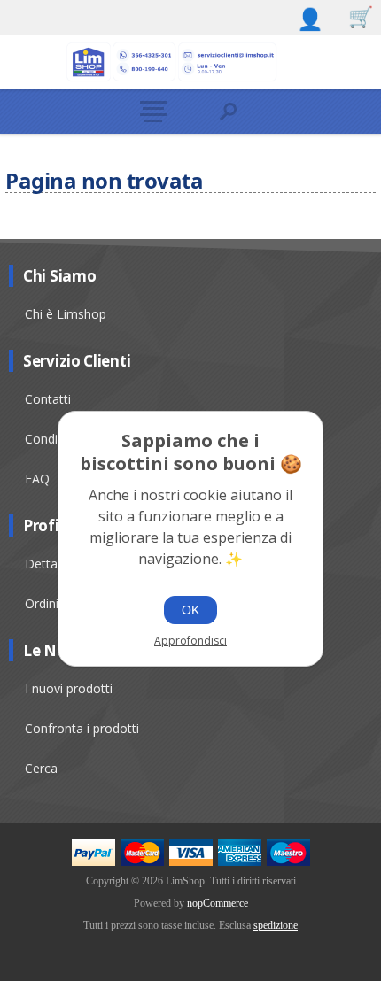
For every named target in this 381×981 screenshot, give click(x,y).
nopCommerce (217, 903)
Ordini (41, 603)
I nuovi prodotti (69, 688)
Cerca (41, 768)
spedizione (275, 925)
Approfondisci (190, 640)
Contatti (48, 398)
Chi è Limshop (65, 313)
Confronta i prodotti (82, 728)
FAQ (37, 478)
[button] (152, 111)
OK (190, 610)
